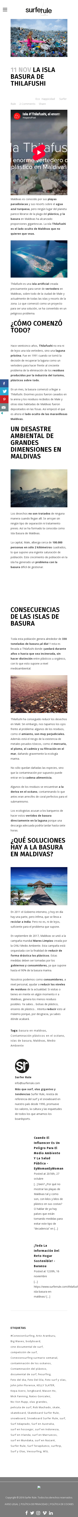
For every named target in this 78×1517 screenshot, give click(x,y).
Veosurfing (34, 1451)
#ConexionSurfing (22, 1335)
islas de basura (21, 1040)
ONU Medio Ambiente (27, 945)
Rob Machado (42, 1407)
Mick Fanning (19, 1396)
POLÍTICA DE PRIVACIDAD (34, 1504)
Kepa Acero (18, 1390)
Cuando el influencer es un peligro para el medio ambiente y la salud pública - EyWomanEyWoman (48, 1153)
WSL (45, 1451)
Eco (37, 99)
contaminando (48, 791)
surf (62, 1418)
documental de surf (24, 1374)
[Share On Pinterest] (4, 399)
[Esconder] (2, 414)
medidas (16, 960)
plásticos (17, 380)
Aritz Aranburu (45, 1335)
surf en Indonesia (47, 1429)
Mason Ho (49, 1390)
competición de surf (24, 1352)
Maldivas (39, 1040)
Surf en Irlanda (21, 1434)
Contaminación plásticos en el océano (37, 1035)
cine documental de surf (27, 1346)
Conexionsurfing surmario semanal (34, 1357)
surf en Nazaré (45, 1440)
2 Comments (27, 104)
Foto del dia (18, 1379)
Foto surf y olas (55, 1379)
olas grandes (38, 1401)
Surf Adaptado (20, 1423)
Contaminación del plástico (28, 1368)
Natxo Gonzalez (39, 1396)
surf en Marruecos (44, 1434)
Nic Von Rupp (19, 1401)
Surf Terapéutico (38, 1446)
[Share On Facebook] (4, 383)
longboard (34, 1390)
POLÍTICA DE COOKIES (61, 1504)
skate (56, 1407)
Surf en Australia (42, 1423)
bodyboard (33, 1341)
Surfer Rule (18, 1446)
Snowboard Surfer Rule (42, 1418)
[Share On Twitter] (4, 391)
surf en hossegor (22, 1429)
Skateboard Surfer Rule (43, 1412)
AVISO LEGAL (11, 1504)
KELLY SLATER (45, 1385)
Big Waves (17, 1341)
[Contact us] (4, 407)
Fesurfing (44, 1374)
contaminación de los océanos (31, 1363)
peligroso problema (22, 313)
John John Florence (23, 1385)
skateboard (18, 1412)
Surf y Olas (18, 1451)
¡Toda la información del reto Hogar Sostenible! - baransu (46, 1256)
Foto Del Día (36, 1379)
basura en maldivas (32, 1030)
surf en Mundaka (22, 1440)
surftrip (56, 1446)
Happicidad (48, 99)
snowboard (18, 1418)
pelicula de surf (21, 1407)
